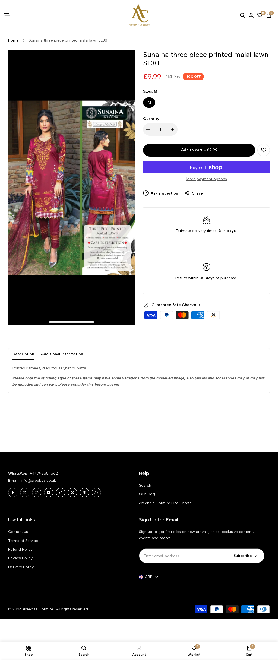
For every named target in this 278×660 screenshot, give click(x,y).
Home (13, 40)
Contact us (18, 531)
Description (23, 354)
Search (145, 485)
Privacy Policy (20, 558)
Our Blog (147, 494)
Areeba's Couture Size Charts (165, 503)
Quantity (151, 118)
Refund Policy (20, 549)
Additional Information (62, 354)
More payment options (206, 179)
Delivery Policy (21, 567)
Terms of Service (23, 540)
